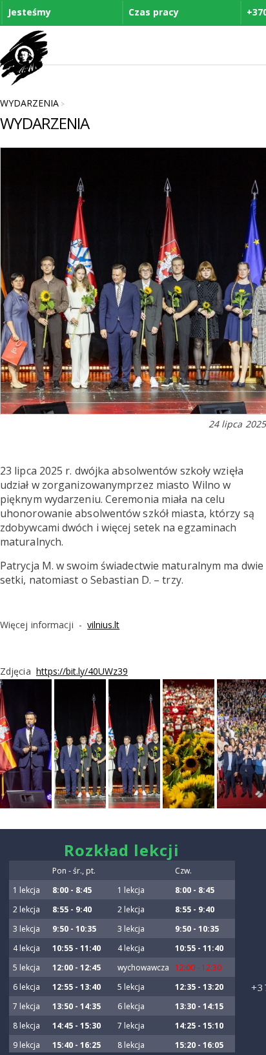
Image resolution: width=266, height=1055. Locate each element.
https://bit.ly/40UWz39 (82, 671)
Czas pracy (153, 12)
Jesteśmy (29, 12)
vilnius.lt (103, 625)
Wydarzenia (29, 103)
